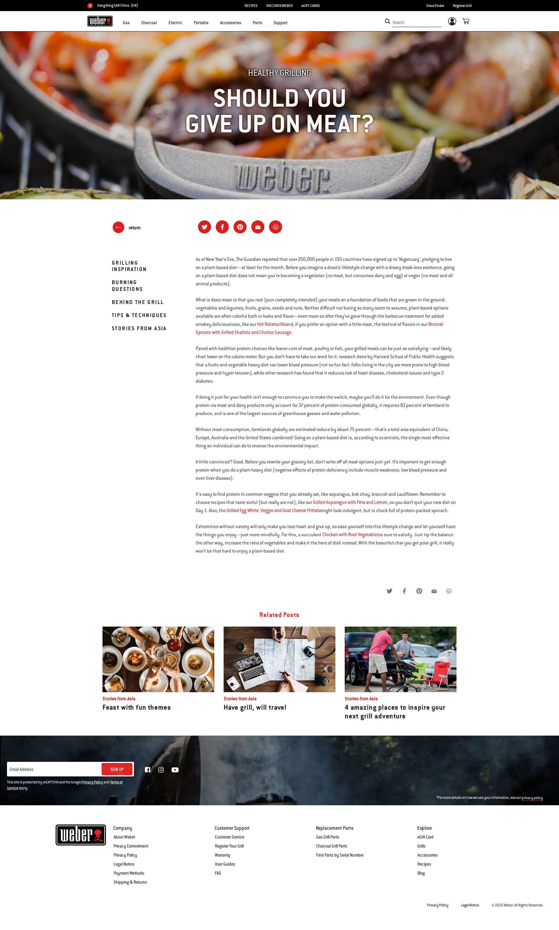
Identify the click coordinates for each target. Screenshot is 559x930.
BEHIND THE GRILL (138, 302)
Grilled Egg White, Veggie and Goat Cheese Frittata (274, 510)
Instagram (161, 769)
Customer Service (229, 837)
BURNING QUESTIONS (127, 285)
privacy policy (532, 798)
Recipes (424, 864)
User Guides (225, 864)
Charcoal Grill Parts (331, 846)
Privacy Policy (92, 782)
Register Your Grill (229, 846)
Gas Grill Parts (327, 837)
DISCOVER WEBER (279, 5)
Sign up (117, 769)
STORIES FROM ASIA (139, 328)
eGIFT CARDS (310, 5)
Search (398, 22)
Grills (422, 846)
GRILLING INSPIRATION (129, 266)
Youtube (175, 770)
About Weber (124, 837)
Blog (421, 873)
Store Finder (435, 5)
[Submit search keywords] (387, 21)
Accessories (428, 855)
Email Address (21, 769)
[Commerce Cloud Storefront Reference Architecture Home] (100, 21)
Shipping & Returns (130, 882)
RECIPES (251, 5)
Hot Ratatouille (271, 324)
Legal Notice (124, 864)
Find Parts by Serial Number (340, 855)
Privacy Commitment (131, 846)
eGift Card (426, 837)
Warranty (222, 855)
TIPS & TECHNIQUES (139, 315)
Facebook (147, 769)
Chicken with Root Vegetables (350, 535)
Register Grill (462, 5)
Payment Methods (129, 873)
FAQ (218, 873)
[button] (133, 22)
